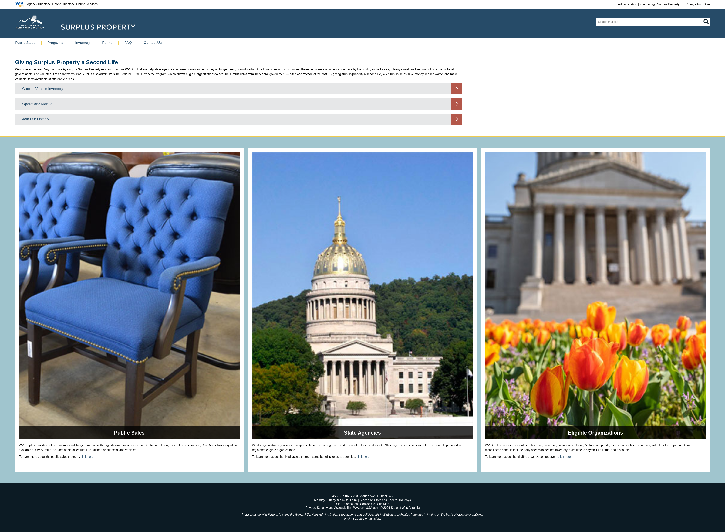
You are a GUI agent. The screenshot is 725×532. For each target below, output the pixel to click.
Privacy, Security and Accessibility (328, 507)
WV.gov (358, 507)
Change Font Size (698, 4)
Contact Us (367, 504)
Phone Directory (63, 4)
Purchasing (647, 4)
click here (87, 456)
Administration (627, 4)
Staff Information (347, 504)
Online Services (87, 4)
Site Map (383, 504)
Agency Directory (38, 4)
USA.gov (372, 507)
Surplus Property (668, 4)
